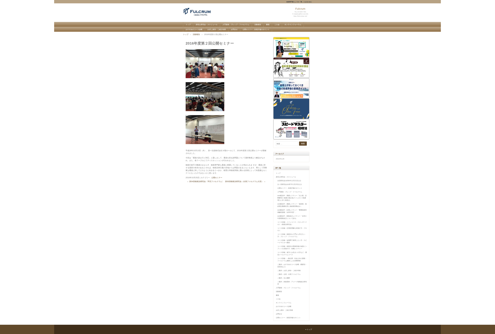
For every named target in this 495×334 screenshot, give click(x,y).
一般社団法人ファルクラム (202, 14)
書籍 (267, 24)
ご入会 (276, 24)
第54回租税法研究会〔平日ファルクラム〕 (205, 181)
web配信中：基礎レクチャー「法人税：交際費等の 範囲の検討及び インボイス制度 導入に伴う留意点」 (292, 198)
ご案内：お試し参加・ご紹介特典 (289, 270)
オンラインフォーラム (292, 24)
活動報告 (257, 24)
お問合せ (234, 29)
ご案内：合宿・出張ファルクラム (289, 274)
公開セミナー (216, 178)
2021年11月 (280, 159)
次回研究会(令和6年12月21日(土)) (289, 181)
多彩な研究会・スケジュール (206, 24)
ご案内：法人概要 (283, 278)
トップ (188, 24)
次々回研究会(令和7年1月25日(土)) (289, 184)
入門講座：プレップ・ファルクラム (235, 24)
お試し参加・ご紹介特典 (216, 29)
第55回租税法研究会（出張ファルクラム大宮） (245, 181)
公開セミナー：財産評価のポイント (256, 29)
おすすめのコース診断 (194, 29)
